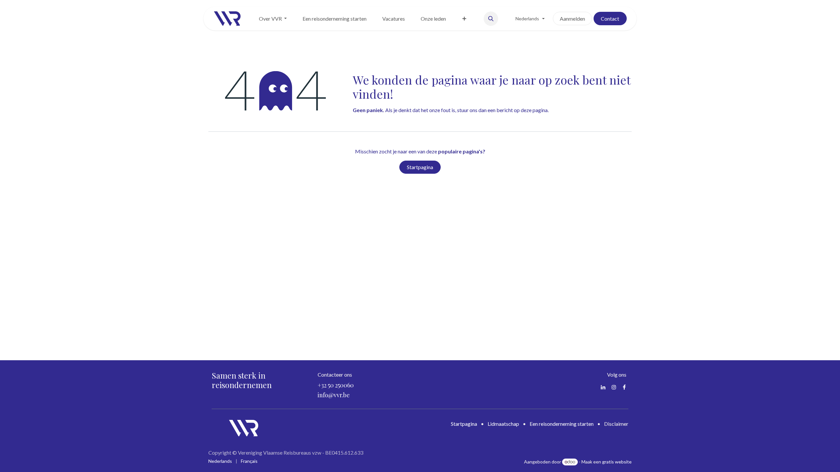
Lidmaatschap (503, 424)
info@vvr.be (334, 395)
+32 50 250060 (336, 385)
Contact (610, 18)
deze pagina (534, 110)
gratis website (617, 461)
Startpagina (420, 167)
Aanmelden (572, 18)
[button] (491, 18)
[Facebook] (624, 387)
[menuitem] (273, 18)
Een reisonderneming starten (562, 424)
